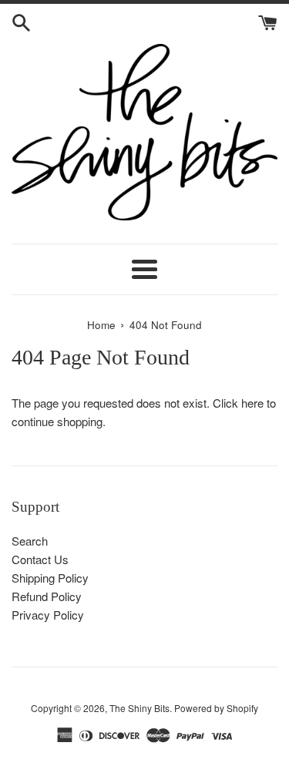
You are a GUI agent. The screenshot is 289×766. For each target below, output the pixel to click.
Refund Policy (47, 596)
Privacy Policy (48, 614)
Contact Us (40, 559)
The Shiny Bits (139, 707)
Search (30, 541)
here (252, 403)
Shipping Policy (50, 577)
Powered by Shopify (216, 707)
